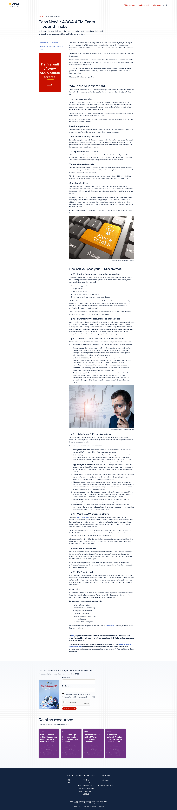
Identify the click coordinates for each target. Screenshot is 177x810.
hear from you (110, 626)
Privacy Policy (77, 806)
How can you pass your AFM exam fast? (51, 48)
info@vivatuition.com (105, 786)
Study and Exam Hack (52, 17)
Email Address (67, 686)
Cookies (101, 806)
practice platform (83, 517)
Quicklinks (86, 780)
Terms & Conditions (90, 806)
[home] (14, 5)
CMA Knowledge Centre (86, 791)
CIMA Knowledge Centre (86, 788)
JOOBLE (86, 794)
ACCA (41, 17)
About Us (106, 780)
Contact (105, 783)
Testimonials (85, 783)
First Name (66, 678)
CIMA (69, 783)
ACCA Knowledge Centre (85, 786)
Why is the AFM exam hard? (49, 43)
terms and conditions (82, 694)
